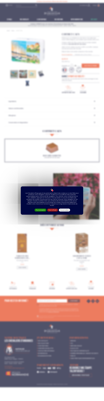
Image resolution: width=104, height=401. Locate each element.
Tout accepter (40, 210)
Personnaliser (64, 210)
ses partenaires (48, 193)
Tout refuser (52, 210)
